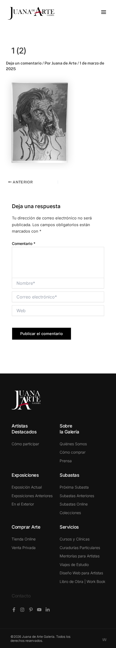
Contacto (21, 596)
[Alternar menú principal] (103, 12)
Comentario (23, 243)
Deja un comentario (24, 63)
